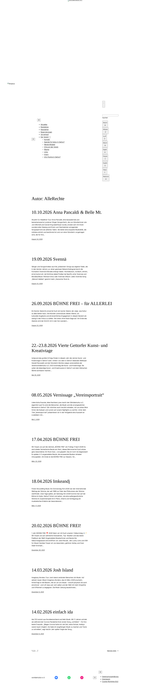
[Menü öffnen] (33, 139)
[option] (105, 124)
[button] (74, 78)
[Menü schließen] (39, 120)
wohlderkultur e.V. (38, 677)
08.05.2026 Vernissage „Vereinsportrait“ (68, 394)
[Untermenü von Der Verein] (49, 137)
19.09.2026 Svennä (49, 259)
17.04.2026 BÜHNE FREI (56, 439)
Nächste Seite (112, 651)
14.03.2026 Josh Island (52, 570)
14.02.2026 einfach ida (52, 611)
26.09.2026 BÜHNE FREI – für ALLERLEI (72, 303)
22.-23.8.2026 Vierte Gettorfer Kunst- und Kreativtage (70, 348)
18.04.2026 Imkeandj (51, 481)
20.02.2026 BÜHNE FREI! (56, 525)
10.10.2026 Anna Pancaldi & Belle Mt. (67, 212)
